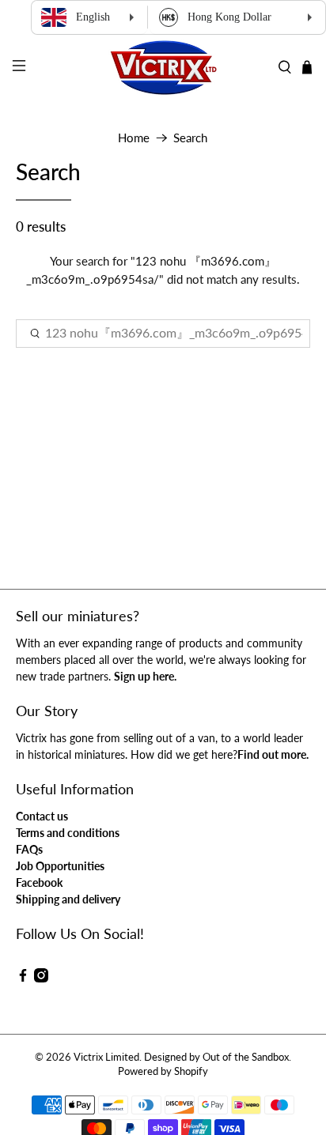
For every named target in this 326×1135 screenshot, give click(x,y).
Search (190, 138)
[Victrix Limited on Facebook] (23, 978)
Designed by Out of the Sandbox (216, 1057)
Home (134, 138)
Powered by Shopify (163, 1071)
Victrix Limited (106, 1057)
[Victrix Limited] (163, 67)
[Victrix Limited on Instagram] (41, 978)
